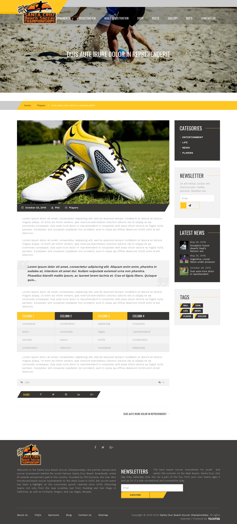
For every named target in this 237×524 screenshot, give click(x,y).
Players (41, 105)
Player (187, 316)
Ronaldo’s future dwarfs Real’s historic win (199, 248)
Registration (87, 18)
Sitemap (103, 515)
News (186, 147)
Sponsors (53, 515)
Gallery (172, 18)
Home (27, 105)
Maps (189, 18)
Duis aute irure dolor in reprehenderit (118, 54)
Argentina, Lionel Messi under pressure (202, 260)
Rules (155, 18)
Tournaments (61, 18)
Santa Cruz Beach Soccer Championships (184, 515)
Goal (198, 305)
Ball (185, 305)
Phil (57, 207)
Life (27, 382)
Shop (140, 18)
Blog (68, 515)
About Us (22, 515)
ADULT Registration (116, 18)
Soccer (202, 316)
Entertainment (192, 137)
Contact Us (208, 18)
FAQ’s (38, 515)
